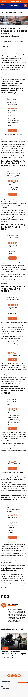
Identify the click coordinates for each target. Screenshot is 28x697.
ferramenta (5, 436)
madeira (22, 73)
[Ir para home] (14, 6)
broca (21, 322)
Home (3, 12)
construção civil (14, 561)
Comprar (12, 130)
